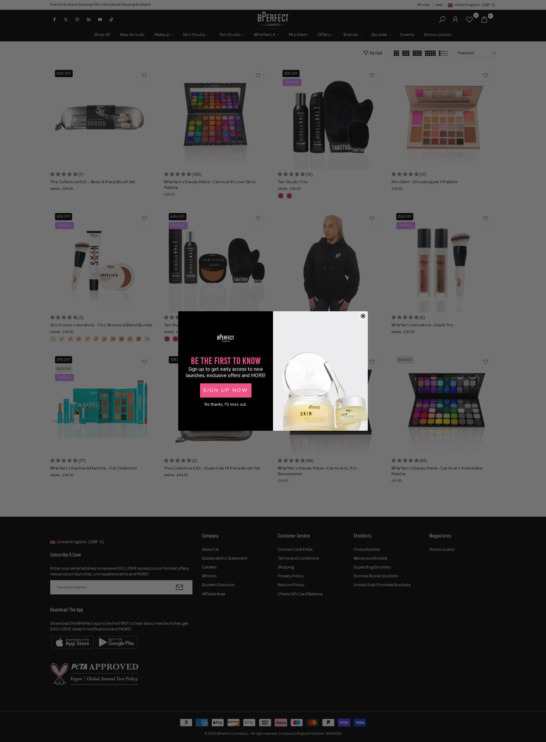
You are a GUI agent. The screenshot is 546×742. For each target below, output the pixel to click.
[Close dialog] (363, 316)
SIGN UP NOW (225, 390)
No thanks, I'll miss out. (225, 404)
